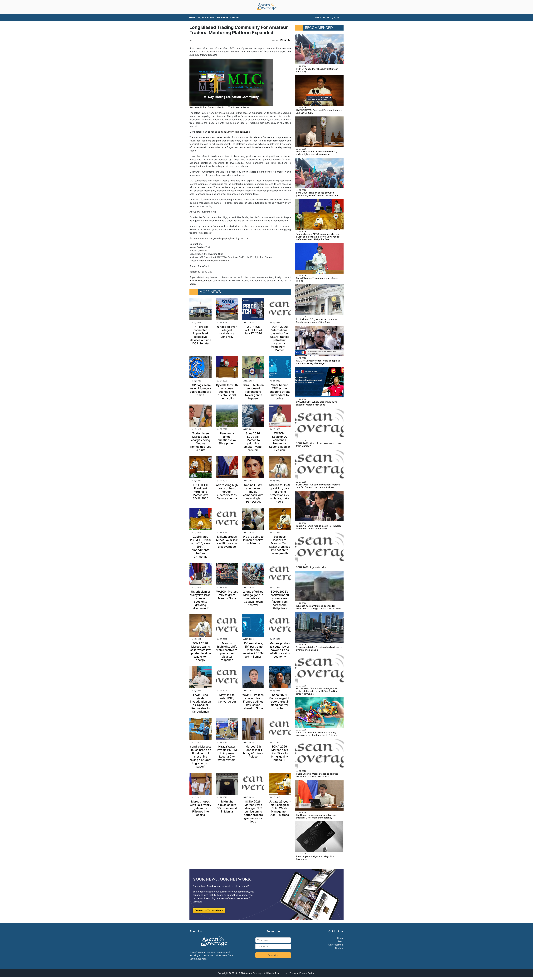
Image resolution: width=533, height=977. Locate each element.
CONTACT (236, 17)
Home (340, 938)
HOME (191, 17)
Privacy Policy (306, 973)
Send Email (202, 250)
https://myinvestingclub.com (235, 131)
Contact (339, 948)
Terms (293, 973)
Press (341, 941)
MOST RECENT (206, 17)
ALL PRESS (222, 17)
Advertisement (336, 944)
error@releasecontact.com (203, 280)
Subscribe (273, 955)
